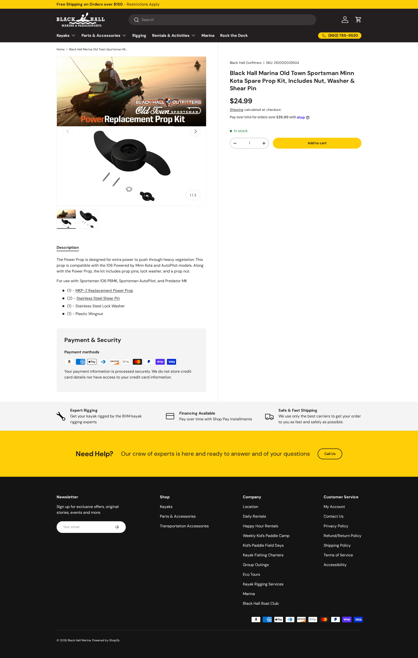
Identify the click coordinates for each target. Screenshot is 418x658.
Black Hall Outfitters (245, 63)
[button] (358, 19)
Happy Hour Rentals (260, 526)
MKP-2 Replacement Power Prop (104, 290)
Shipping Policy (337, 545)
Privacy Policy (336, 526)
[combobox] (222, 19)
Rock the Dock (234, 35)
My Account (334, 506)
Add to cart (317, 143)
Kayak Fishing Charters (263, 555)
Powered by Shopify (106, 640)
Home (61, 49)
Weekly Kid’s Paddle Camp (266, 535)
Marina (208, 35)
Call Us (330, 454)
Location (250, 506)
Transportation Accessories (184, 526)
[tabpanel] (131, 287)
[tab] (68, 247)
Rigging (139, 35)
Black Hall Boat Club (261, 603)
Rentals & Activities (171, 35)
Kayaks (63, 35)
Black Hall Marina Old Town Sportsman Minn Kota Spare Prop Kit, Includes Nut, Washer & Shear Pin (98, 49)
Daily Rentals (254, 516)
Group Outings (256, 564)
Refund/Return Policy (342, 535)
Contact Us (333, 516)
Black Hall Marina (79, 640)
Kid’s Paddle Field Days (263, 545)
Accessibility (335, 564)
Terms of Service (338, 555)
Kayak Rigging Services (263, 584)
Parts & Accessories (101, 35)
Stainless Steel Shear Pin (98, 298)
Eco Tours (251, 574)
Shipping (236, 109)
